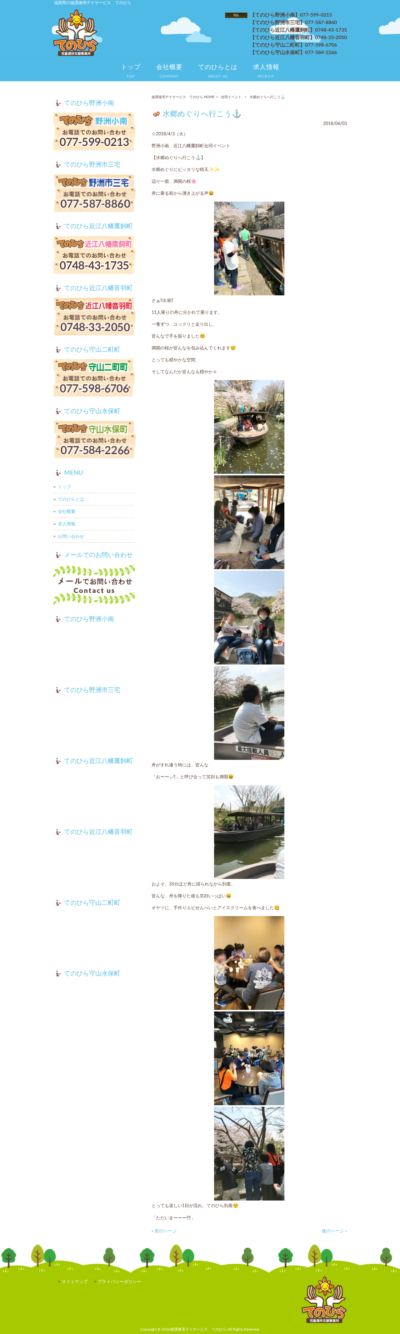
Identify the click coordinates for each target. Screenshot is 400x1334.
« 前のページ (164, 1231)
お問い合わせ (71, 536)
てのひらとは (71, 499)
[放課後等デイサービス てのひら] (75, 54)
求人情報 (66, 524)
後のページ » (334, 1231)
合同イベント (231, 97)
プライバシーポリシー (119, 1282)
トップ (64, 486)
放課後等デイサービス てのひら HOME (183, 97)
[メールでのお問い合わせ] (94, 586)
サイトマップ (75, 1282)
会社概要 (66, 511)
